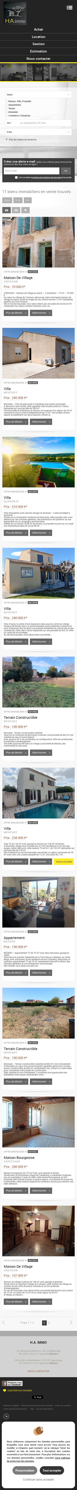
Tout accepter (52, 1470)
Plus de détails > (16, 312)
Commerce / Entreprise (19, 115)
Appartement (14, 104)
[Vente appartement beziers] (38, 902)
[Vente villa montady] (38, 353)
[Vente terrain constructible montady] (38, 682)
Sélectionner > (41, 312)
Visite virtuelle (64, 861)
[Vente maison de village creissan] (38, 242)
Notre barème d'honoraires (15, 1408)
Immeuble (13, 112)
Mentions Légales (11, 1405)
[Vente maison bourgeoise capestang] (38, 1122)
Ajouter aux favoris (20, 1390)
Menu (70, 7)
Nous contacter (38, 1371)
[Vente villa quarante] (38, 462)
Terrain (11, 108)
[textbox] (44, 123)
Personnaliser (24, 1470)
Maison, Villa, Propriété (19, 101)
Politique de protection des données (37, 1405)
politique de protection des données (46, 177)
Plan (32, 1408)
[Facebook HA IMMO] (12, 1383)
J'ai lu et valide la (25, 177)
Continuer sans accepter (38, 1479)
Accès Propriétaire (44, 1408)
